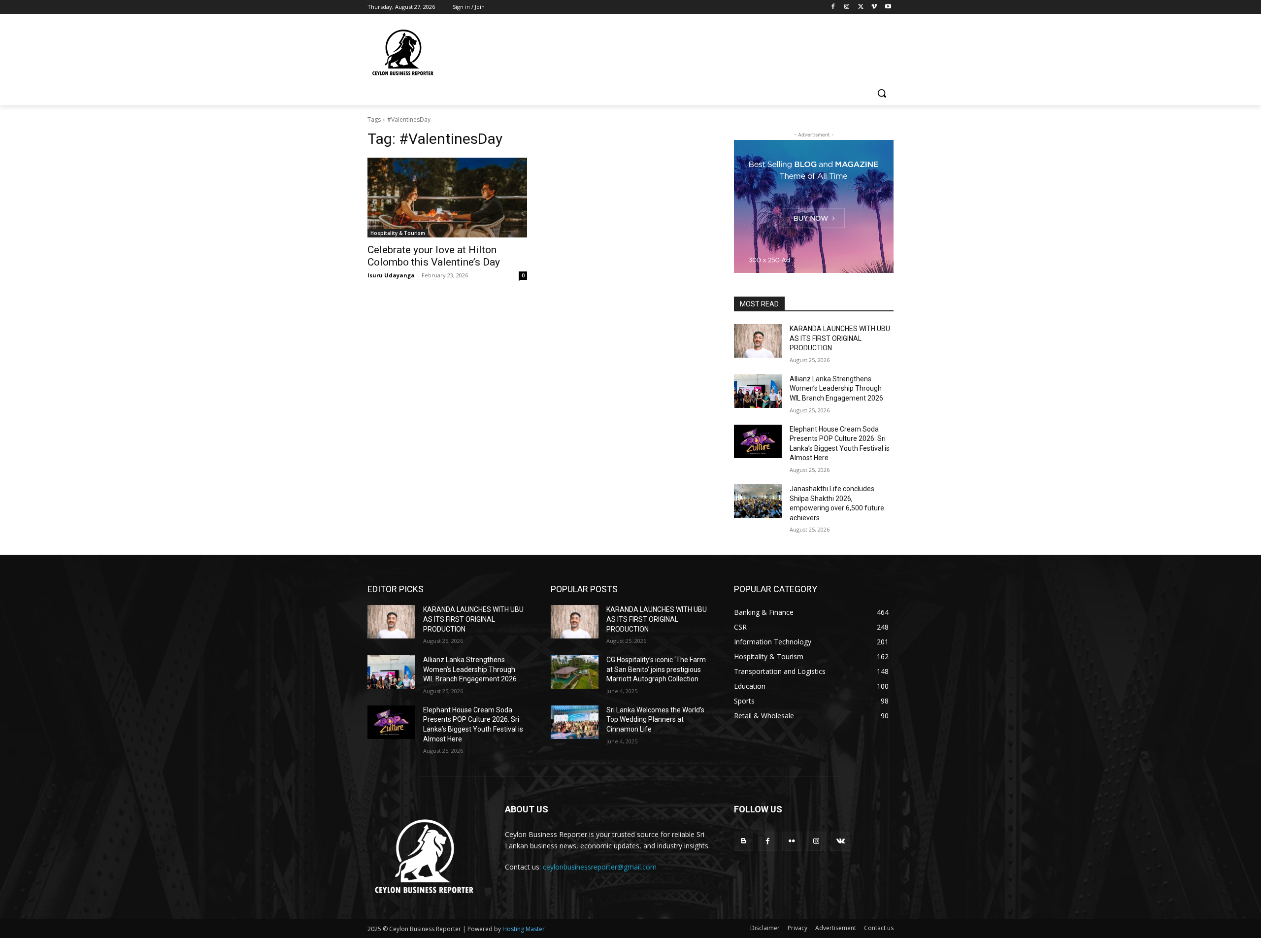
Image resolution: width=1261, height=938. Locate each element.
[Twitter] (860, 7)
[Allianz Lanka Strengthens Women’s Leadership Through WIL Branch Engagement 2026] (758, 391)
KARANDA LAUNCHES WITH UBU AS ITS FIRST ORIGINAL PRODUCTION (840, 338)
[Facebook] (833, 7)
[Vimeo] (874, 7)
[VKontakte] (840, 841)
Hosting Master (523, 929)
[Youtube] (888, 7)
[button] (882, 93)
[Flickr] (791, 841)
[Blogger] (743, 841)
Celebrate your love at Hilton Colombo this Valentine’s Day (433, 256)
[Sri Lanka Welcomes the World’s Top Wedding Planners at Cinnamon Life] (574, 722)
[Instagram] (847, 7)
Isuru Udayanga (391, 275)
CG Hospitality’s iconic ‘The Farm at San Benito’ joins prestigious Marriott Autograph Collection (656, 669)
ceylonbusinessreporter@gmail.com (600, 866)
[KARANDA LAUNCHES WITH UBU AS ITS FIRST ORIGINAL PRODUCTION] (758, 341)
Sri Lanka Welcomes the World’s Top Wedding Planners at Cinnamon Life (655, 719)
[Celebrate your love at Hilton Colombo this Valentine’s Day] (447, 197)
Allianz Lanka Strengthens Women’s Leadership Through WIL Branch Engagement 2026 (836, 388)
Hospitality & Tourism (397, 233)
